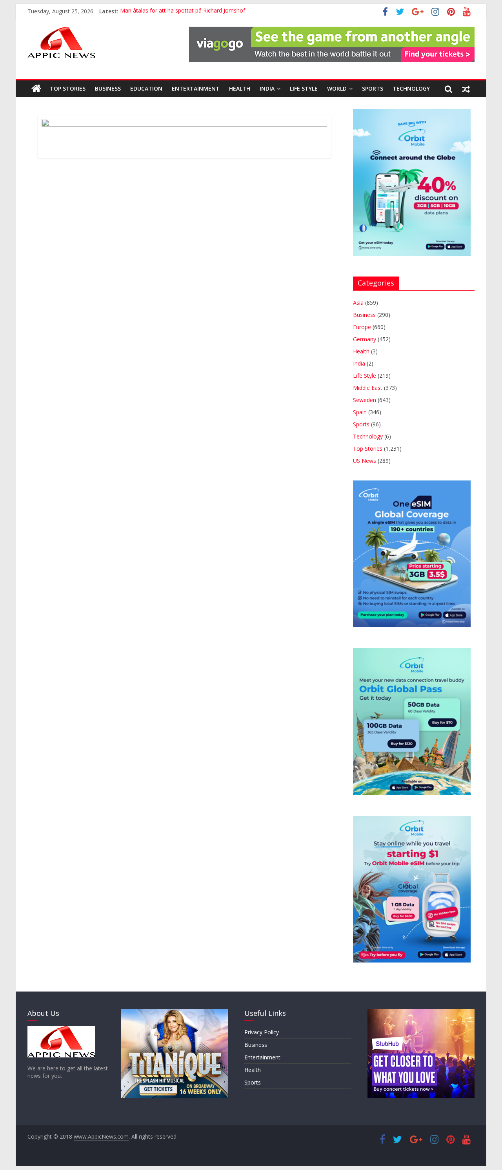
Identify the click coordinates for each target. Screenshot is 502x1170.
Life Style (304, 88)
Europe (362, 327)
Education (146, 88)
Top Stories (67, 88)
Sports (372, 88)
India (267, 88)
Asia (358, 302)
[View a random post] (466, 88)
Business (108, 88)
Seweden (364, 400)
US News (364, 460)
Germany (364, 339)
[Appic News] (36, 88)
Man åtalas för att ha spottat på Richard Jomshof (182, 11)
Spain (360, 412)
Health (239, 88)
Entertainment (196, 88)
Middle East (367, 387)
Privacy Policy (261, 1032)
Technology (411, 88)
